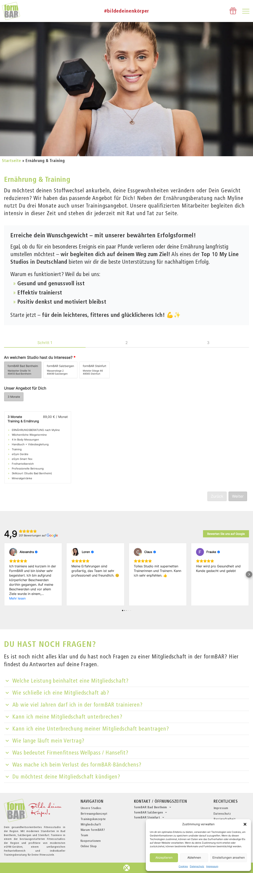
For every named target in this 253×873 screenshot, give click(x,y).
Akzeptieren (164, 857)
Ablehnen (194, 857)
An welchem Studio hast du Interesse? (40, 357)
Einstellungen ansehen (228, 857)
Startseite (11, 160)
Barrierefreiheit (225, 819)
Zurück (217, 496)
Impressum (212, 866)
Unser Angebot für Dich (25, 388)
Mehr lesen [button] (17, 598)
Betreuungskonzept (94, 813)
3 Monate (14, 396)
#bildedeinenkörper (126, 11)
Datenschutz (197, 866)
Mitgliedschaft (91, 824)
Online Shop (89, 846)
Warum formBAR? (93, 830)
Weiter (238, 496)
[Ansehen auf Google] (13, 552)
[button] (245, 824)
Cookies (183, 866)
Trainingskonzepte (93, 819)
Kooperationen (91, 841)
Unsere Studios (91, 808)
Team (84, 835)
